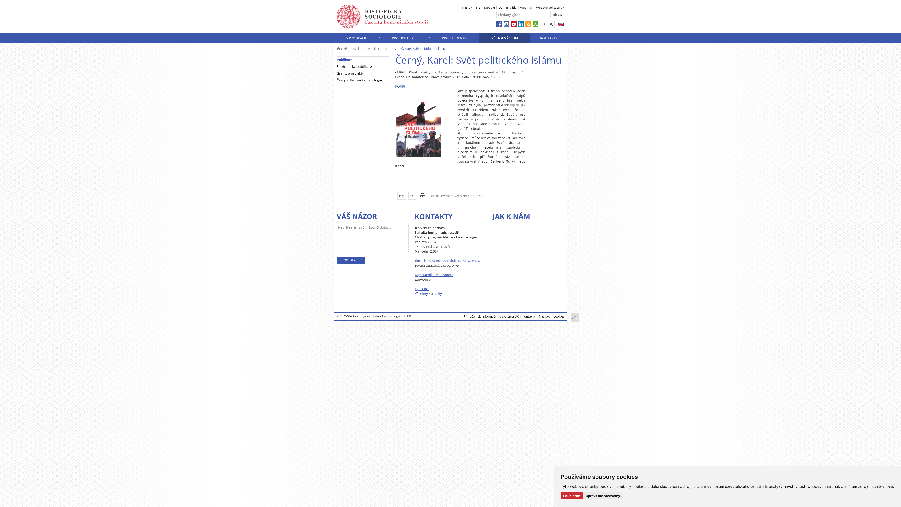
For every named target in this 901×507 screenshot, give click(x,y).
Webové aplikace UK (550, 7)
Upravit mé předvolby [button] (603, 496)
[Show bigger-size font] (551, 24)
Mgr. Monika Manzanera (434, 275)
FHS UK (467, 7)
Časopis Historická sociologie (359, 80)
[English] (560, 24)
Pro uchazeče (404, 38)
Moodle (489, 7)
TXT (412, 196)
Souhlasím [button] (571, 496)
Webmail (526, 7)
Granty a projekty (350, 73)
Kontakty (548, 38)
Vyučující (422, 289)
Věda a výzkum (504, 38)
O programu (356, 38)
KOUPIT (401, 86)
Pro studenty (454, 38)
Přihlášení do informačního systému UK (491, 316)
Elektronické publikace (354, 66)
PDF (401, 196)
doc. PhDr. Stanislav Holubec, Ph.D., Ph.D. (447, 260)
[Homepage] (338, 48)
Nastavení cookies (551, 316)
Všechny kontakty (428, 293)
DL (500, 7)
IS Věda (511, 7)
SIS (478, 7)
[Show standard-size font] (544, 24)
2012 (388, 48)
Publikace (374, 48)
